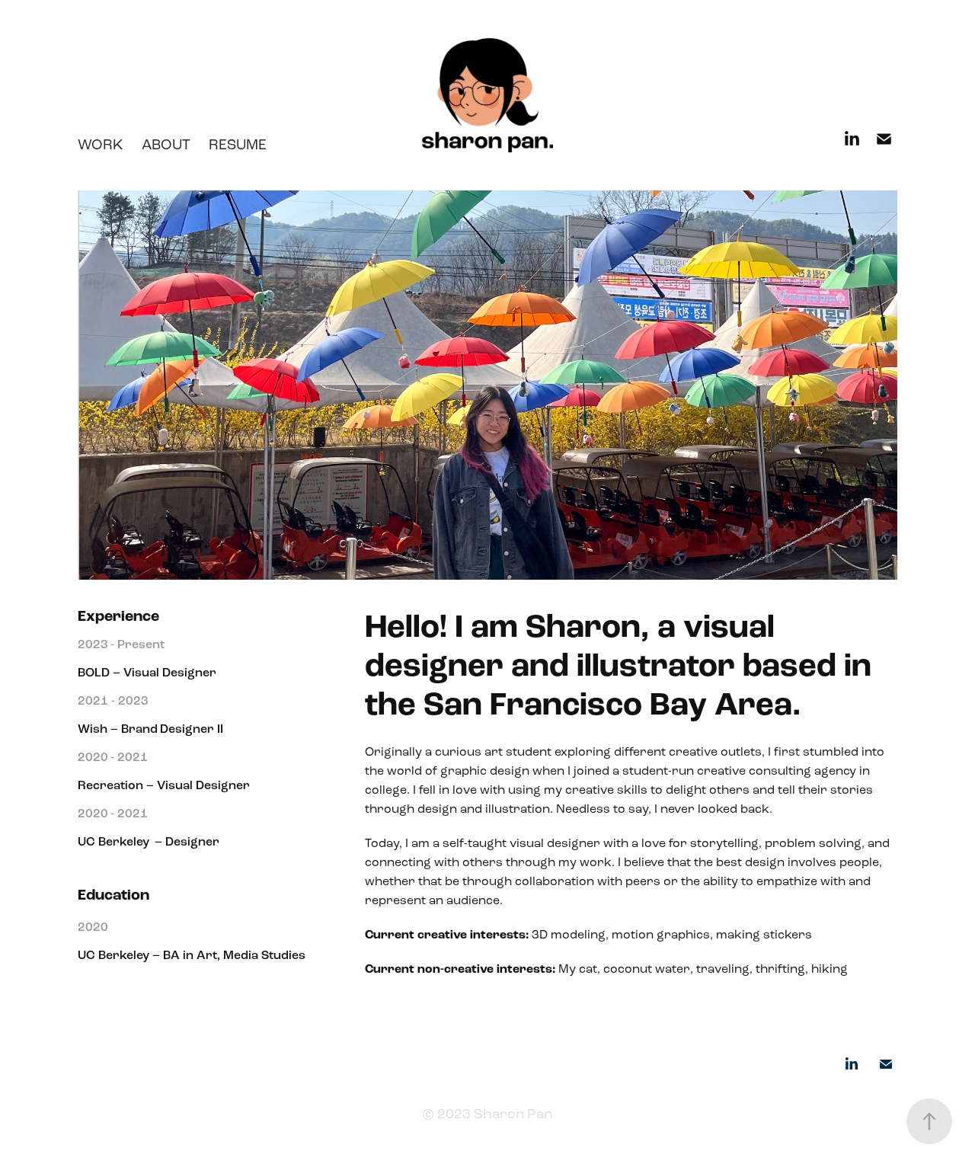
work (100, 144)
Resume (238, 144)
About (166, 144)
